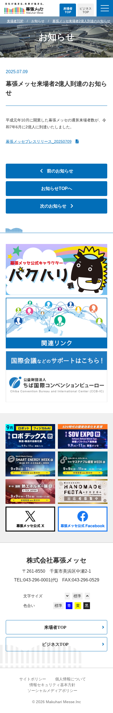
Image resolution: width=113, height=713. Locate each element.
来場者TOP (55, 627)
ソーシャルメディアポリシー (52, 690)
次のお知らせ (53, 206)
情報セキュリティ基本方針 (52, 685)
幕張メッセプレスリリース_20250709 (39, 141)
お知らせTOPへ (56, 188)
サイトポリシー (32, 679)
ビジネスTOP (55, 644)
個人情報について (70, 679)
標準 (77, 596)
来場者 (67, 10)
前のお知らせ (60, 171)
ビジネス (86, 10)
